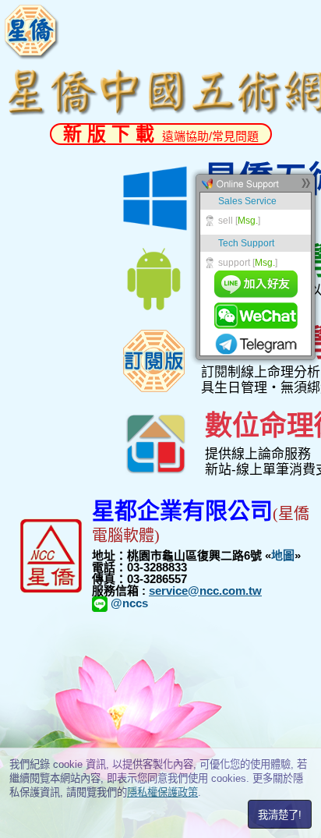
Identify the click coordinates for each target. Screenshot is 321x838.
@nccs (128, 603)
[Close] (305, 187)
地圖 (283, 555)
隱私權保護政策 (162, 792)
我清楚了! (280, 815)
